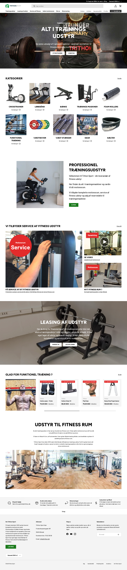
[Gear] (87, 124)
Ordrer (82, 11)
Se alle (119, 78)
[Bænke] (63, 93)
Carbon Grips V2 (66, 401)
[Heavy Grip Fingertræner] (112, 388)
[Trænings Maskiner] (87, 93)
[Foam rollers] (111, 93)
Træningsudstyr (10, 11)
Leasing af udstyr (22, 11)
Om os (58, 11)
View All (119, 226)
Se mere (73, 205)
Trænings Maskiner (87, 107)
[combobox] (67, 6)
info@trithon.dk (45, 539)
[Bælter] (111, 124)
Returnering (65, 11)
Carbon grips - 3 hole (46, 401)
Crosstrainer (16, 107)
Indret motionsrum (48, 11)
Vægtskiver (40, 138)
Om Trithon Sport (117, 563)
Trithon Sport (12, 563)
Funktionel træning (16, 139)
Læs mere (11, 546)
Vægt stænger (63, 138)
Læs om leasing (70, 344)
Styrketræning (57, 53)
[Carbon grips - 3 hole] (48, 388)
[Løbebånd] (39, 93)
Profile (106, 11)
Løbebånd (40, 107)
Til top (63, 511)
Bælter (111, 138)
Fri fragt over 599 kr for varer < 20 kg (96, 1)
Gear (87, 138)
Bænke (63, 107)
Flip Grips (86, 401)
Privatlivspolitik (100, 563)
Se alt (119, 374)
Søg (84, 563)
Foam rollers (111, 107)
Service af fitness (35, 11)
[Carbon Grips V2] (69, 388)
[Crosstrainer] (16, 93)
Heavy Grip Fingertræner (111, 401)
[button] (120, 6)
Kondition (71, 53)
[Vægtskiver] (39, 124)
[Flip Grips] (91, 388)
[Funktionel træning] (16, 124)
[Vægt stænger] (63, 124)
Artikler (89, 11)
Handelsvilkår (97, 11)
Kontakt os (55, 344)
